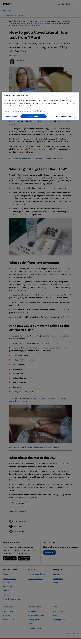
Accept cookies (33, 116)
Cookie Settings (12, 116)
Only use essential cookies (62, 116)
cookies (18, 101)
